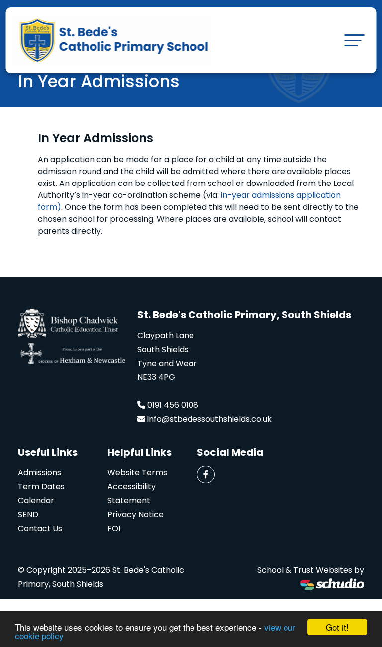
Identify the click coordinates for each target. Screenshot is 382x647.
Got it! (337, 627)
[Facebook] (206, 474)
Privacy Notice (135, 514)
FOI (113, 528)
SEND (28, 514)
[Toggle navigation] (354, 40)
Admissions (39, 472)
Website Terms (137, 472)
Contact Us (40, 528)
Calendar (36, 500)
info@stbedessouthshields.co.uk (209, 419)
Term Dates (41, 486)
